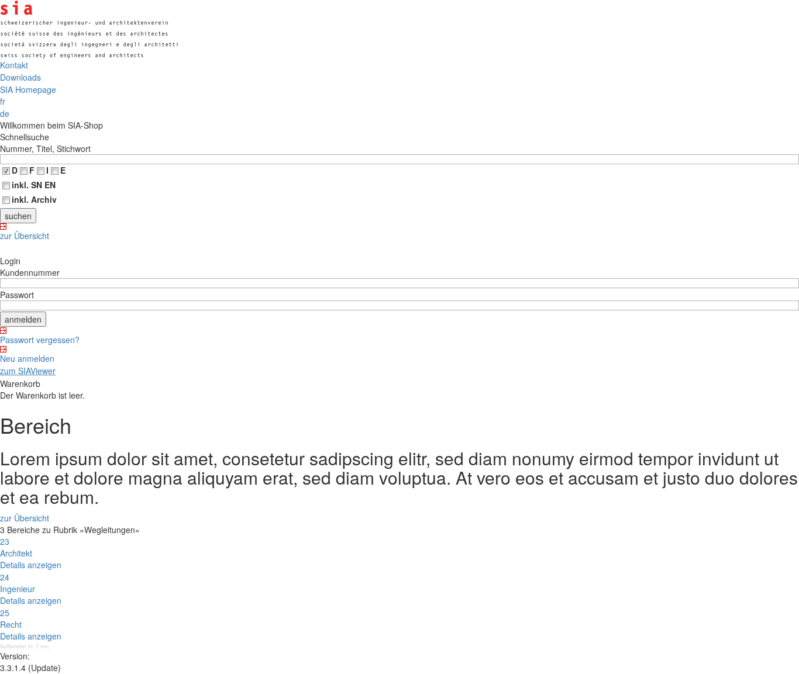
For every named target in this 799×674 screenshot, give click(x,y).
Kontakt (14, 65)
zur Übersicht (24, 235)
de (4, 113)
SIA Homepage (28, 89)
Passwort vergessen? (40, 339)
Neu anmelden (27, 358)
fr (2, 101)
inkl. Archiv (34, 199)
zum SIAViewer (28, 370)
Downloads (20, 77)
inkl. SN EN (34, 185)
